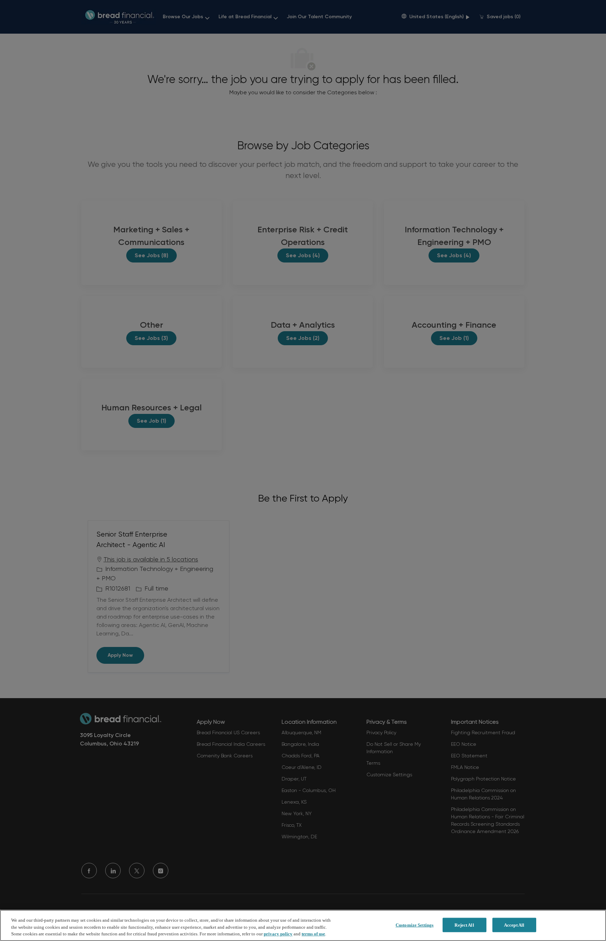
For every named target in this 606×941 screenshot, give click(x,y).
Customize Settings (414, 924)
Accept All (514, 924)
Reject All (464, 924)
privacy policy (278, 933)
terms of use (313, 933)
